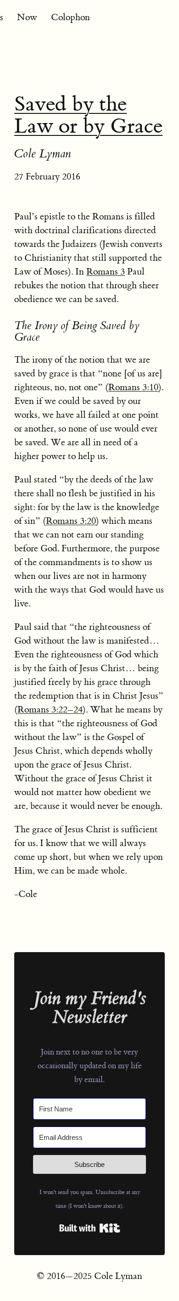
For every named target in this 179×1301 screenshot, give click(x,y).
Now (27, 17)
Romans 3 (105, 271)
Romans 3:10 (133, 387)
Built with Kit (89, 1228)
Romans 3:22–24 (50, 709)
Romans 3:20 (71, 521)
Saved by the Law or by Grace (88, 115)
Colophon (70, 17)
